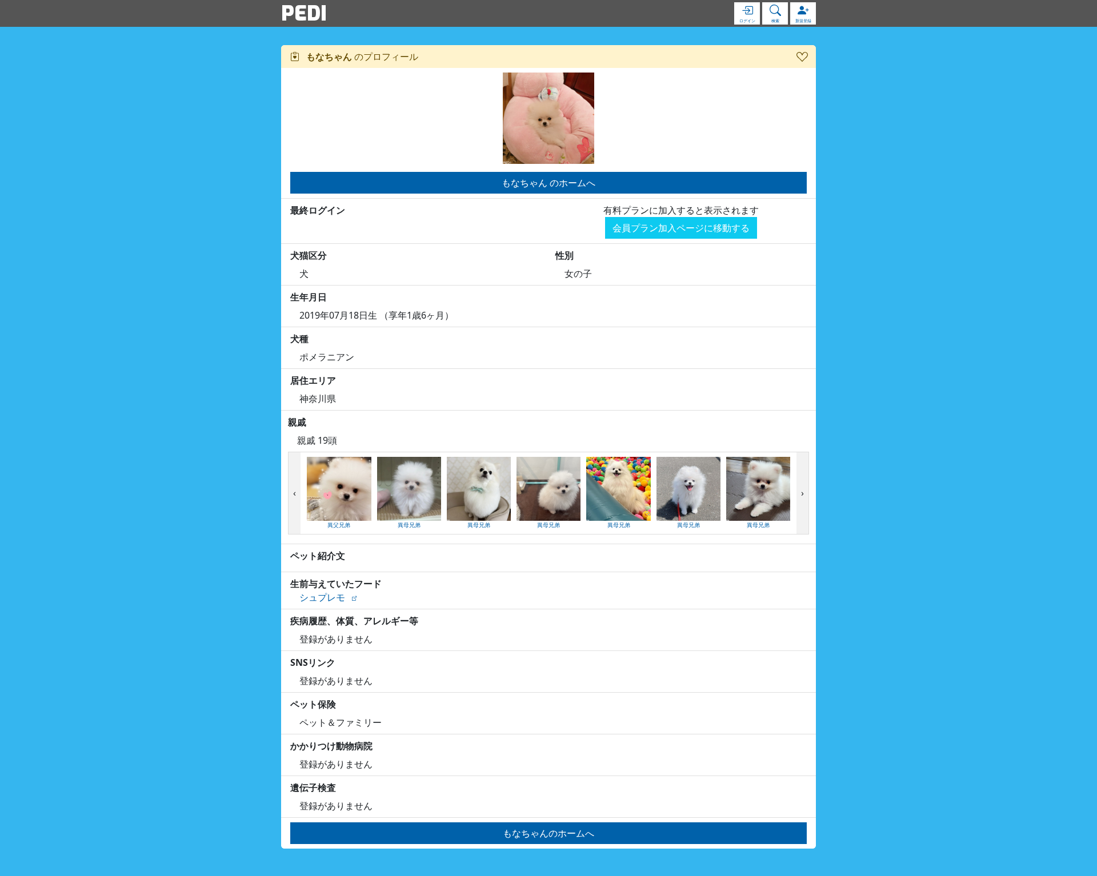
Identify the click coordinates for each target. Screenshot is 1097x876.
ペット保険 (313, 704)
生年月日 (308, 297)
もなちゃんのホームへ (548, 833)
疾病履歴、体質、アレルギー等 (354, 620)
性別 (564, 255)
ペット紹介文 (317, 555)
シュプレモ (322, 597)
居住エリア (313, 380)
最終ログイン (317, 210)
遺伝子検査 (313, 787)
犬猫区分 (308, 255)
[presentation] (295, 493)
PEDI (304, 13)
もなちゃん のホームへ (548, 182)
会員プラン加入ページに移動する (681, 228)
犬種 (299, 338)
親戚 (297, 422)
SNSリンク (312, 662)
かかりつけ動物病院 (331, 746)
